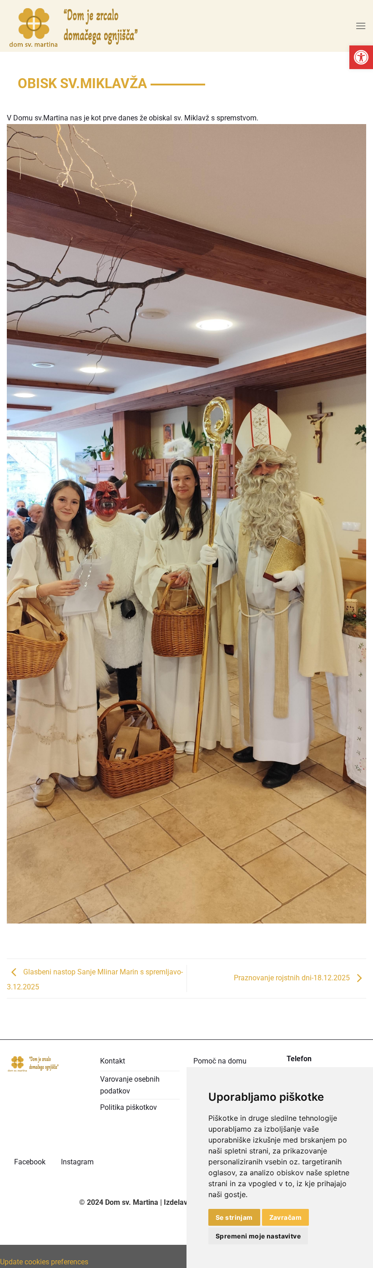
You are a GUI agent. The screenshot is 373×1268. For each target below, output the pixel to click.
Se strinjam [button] (234, 1217)
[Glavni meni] (360, 26)
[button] (361, 57)
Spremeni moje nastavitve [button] (258, 1236)
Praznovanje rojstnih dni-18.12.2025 (293, 977)
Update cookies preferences (44, 1262)
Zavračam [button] (285, 1217)
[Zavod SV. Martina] (75, 26)
